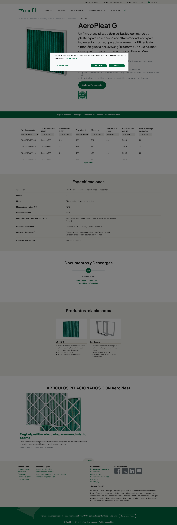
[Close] (125, 55)
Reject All (98, 65)
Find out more (71, 58)
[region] (89, 62)
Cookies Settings (62, 65)
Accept (116, 65)
